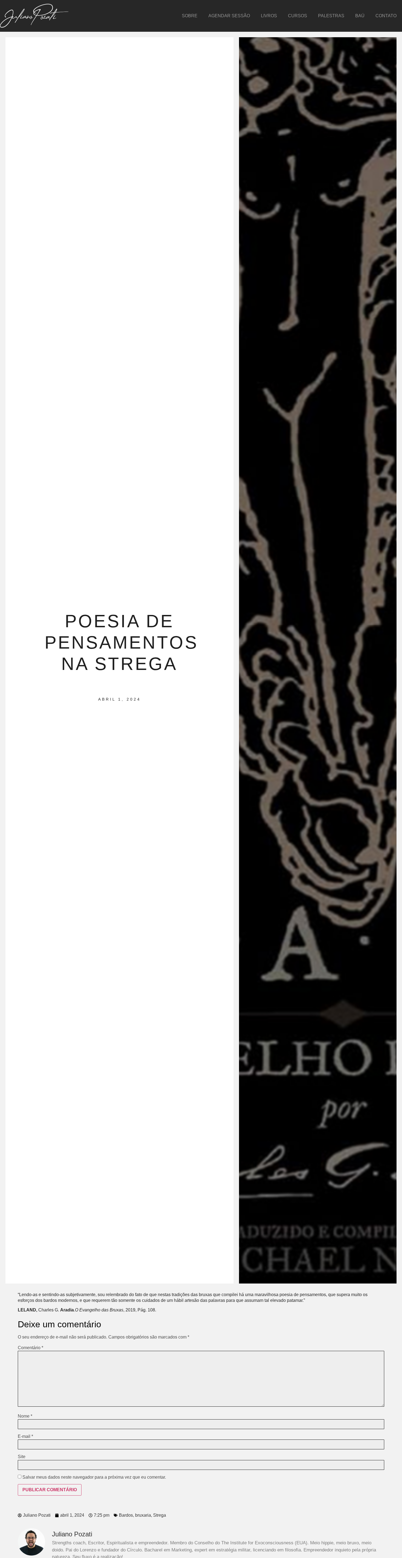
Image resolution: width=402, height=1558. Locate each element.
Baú (360, 15)
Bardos (126, 1515)
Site (21, 1457)
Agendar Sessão (229, 15)
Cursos (297, 15)
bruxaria (143, 1515)
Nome (25, 1416)
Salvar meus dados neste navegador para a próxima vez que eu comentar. (94, 1477)
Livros (269, 15)
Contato (386, 15)
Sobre (189, 15)
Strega (159, 1515)
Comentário (30, 1348)
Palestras (331, 15)
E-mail (25, 1436)
